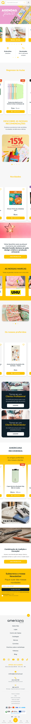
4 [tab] (16, 44)
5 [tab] (19, 44)
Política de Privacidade (24, 592)
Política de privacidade (13, 595)
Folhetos (15, 651)
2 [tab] (12, 44)
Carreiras (15, 643)
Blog (15, 654)
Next (27, 15)
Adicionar (17, 218)
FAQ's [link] (15, 695)
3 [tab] (14, 44)
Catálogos (15, 636)
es (19, 717)
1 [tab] (9, 44)
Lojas (15, 629)
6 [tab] (21, 44)
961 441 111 (15, 687)
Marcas (15, 640)
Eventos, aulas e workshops (15, 647)
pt (12, 717)
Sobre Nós (15, 626)
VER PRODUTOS (15, 256)
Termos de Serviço (6, 594)
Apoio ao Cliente (15, 665)
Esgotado (15, 111)
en (16, 717)
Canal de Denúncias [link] (15, 703)
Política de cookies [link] (15, 699)
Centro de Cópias (15, 633)
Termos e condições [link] (16, 693)
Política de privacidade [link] (15, 697)
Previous (3, 15)
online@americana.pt (16, 674)
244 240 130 (15, 680)
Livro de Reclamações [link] (15, 701)
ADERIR (15, 405)
